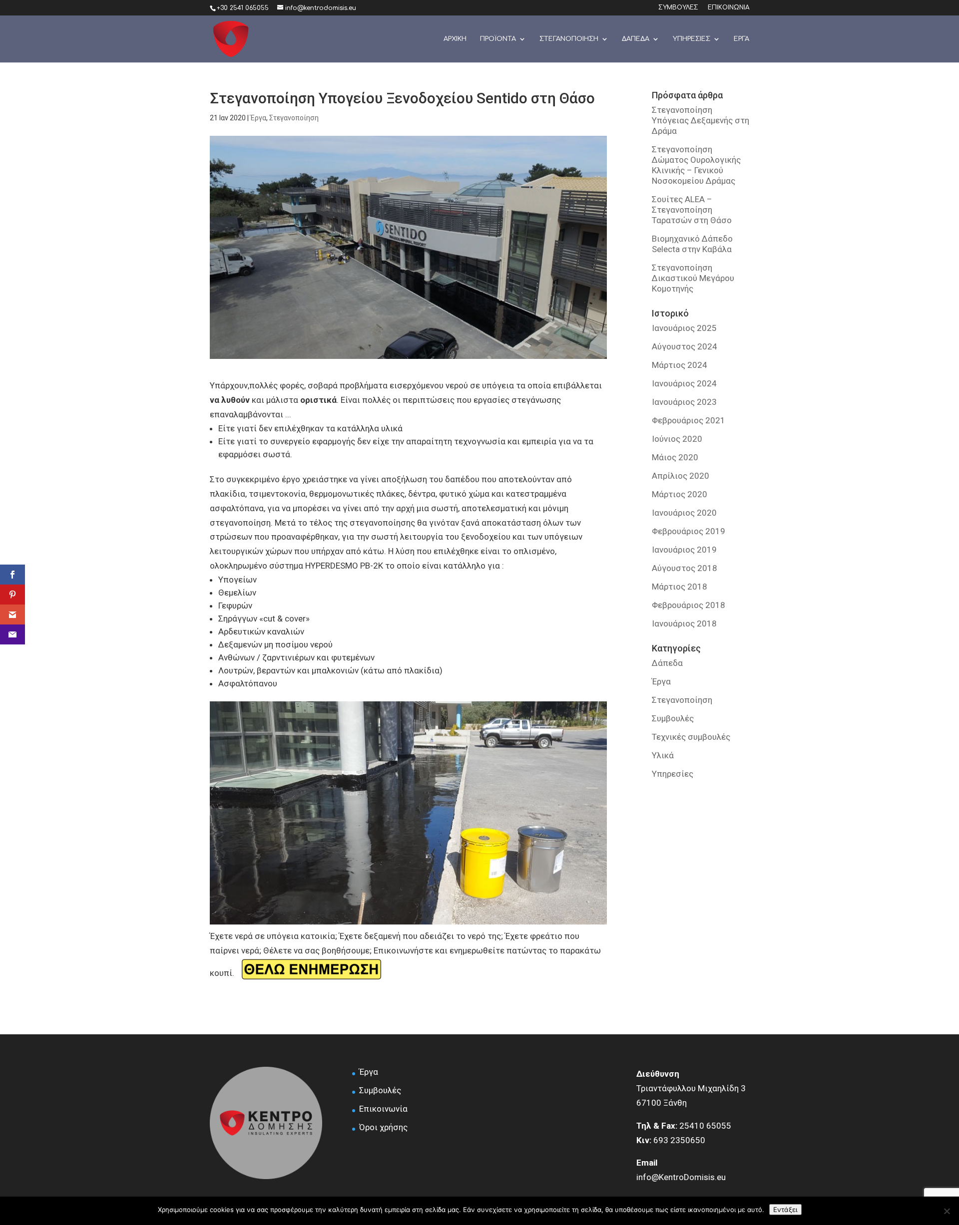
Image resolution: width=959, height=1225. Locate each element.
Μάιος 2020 (675, 457)
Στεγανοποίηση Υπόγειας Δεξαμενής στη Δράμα (700, 120)
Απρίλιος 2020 (680, 476)
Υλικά (663, 755)
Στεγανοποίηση (294, 118)
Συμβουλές (673, 718)
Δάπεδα (667, 663)
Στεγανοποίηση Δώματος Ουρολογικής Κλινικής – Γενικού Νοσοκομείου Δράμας (696, 165)
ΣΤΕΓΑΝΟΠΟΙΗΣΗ (568, 38)
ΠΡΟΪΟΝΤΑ (498, 38)
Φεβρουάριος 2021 (688, 420)
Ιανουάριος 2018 (684, 623)
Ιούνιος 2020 (677, 439)
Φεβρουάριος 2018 (688, 605)
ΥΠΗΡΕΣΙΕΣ (691, 38)
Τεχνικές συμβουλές (691, 737)
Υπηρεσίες (672, 774)
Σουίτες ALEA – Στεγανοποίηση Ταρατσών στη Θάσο (692, 209)
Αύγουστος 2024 (684, 346)
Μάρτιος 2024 (679, 365)
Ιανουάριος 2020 (684, 513)
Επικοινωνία (383, 1109)
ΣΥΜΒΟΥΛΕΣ (678, 7)
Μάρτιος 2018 (679, 587)
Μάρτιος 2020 (679, 494)
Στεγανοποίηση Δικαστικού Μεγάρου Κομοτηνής (693, 278)
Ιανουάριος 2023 (684, 402)
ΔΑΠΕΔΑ (635, 38)
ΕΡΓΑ (741, 38)
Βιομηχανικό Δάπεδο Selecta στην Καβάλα (692, 244)
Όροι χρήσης (383, 1127)
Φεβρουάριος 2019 (688, 531)
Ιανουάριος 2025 (684, 328)
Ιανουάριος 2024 (684, 383)
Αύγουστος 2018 (684, 568)
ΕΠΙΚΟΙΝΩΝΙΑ (728, 7)
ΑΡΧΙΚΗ (455, 38)
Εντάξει (785, 1210)
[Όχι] (947, 1211)
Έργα (258, 118)
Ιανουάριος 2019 (684, 550)
